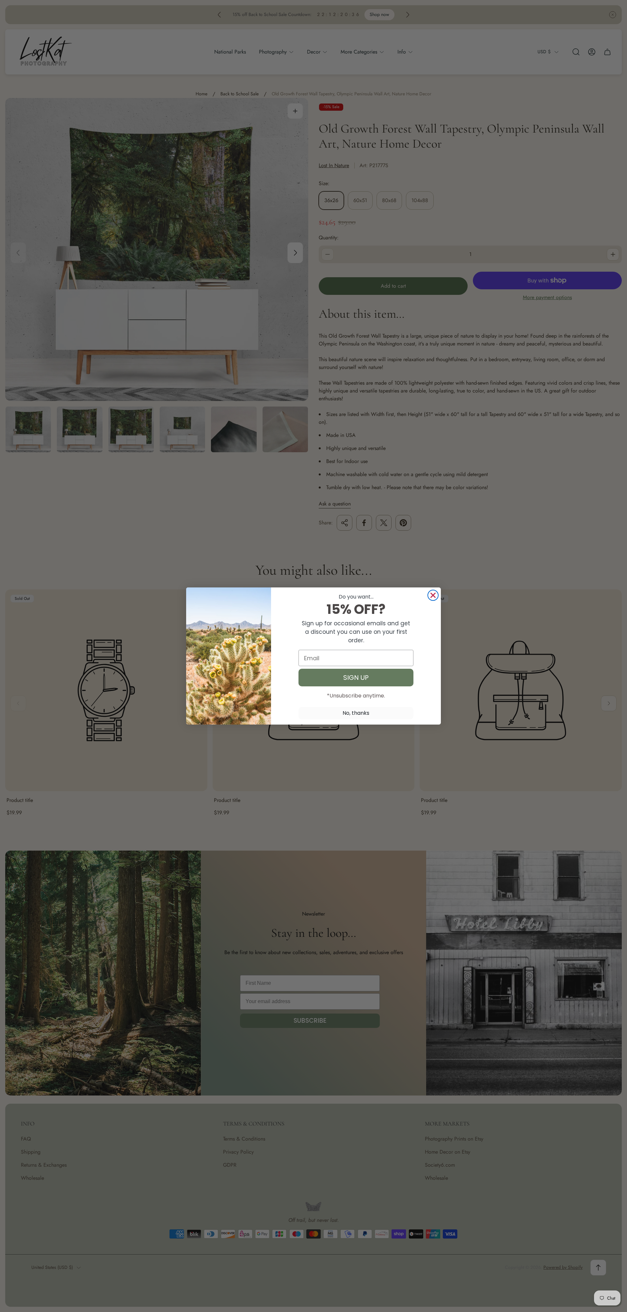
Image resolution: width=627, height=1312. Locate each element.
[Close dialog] (433, 595)
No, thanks (356, 713)
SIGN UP (356, 677)
